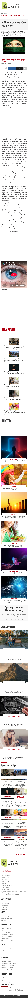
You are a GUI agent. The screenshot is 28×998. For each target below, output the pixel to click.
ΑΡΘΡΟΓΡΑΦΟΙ (5, 877)
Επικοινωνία (5, 887)
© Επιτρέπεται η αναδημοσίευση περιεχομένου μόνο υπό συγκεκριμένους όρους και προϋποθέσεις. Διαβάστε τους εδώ (13, 893)
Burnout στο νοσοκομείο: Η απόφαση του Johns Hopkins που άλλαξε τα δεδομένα (14, 360)
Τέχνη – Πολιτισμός (6, 938)
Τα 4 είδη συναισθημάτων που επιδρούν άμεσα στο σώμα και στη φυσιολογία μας (13, 399)
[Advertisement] (14, 124)
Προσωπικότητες (5, 980)
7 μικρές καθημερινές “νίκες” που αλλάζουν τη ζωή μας (14, 489)
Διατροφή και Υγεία (6, 918)
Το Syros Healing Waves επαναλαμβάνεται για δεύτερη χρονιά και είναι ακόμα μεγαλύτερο (20, 845)
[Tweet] (19, 68)
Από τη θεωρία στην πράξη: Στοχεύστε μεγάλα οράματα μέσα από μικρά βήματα (14, 516)
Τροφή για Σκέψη (5, 982)
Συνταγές (3, 920)
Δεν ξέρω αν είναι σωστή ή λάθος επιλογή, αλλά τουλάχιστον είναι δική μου (14, 461)
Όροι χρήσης (4, 883)
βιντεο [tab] (6, 421)
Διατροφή (4, 912)
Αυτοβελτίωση (20, 796)
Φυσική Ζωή (5, 958)
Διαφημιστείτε (5, 881)
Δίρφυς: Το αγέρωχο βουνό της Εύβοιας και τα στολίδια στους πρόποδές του (14, 691)
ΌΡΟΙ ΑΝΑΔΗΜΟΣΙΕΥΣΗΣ (7, 889)
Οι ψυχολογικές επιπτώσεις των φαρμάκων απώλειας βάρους (14, 724)
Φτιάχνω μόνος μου (7, 967)
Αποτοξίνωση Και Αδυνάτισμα (9, 916)
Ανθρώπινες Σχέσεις (6, 928)
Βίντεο (2, 13)
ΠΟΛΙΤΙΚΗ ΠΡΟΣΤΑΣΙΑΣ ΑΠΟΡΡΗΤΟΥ (14, 619)
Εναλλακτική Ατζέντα (8, 985)
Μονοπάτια (4, 907)
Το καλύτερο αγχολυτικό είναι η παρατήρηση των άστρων (7, 844)
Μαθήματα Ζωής (5, 932)
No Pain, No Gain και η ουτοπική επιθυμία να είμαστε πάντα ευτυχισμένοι (13, 386)
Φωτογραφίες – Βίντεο (7, 940)
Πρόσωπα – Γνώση (7, 974)
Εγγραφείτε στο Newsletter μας (14, 609)
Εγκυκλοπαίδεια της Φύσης (9, 963)
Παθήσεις (3, 950)
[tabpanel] (14, 376)
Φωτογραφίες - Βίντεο (20, 15)
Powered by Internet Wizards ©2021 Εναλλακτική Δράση (15, 995)
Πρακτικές (4, 909)
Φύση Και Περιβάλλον (7, 969)
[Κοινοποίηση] (12, 68)
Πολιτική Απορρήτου (7, 885)
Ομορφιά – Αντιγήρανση (7, 965)
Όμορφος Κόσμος (7, 925)
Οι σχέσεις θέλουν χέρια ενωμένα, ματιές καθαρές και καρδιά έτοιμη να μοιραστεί (14, 412)
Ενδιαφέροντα (7, 817)
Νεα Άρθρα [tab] (8, 330)
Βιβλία (20, 817)
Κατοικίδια (4, 930)
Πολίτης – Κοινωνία (6, 936)
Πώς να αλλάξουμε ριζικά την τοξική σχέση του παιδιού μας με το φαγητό (14, 658)
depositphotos (5, 875)
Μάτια (5, 13)
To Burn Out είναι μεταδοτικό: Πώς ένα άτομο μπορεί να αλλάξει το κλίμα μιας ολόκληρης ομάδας (13, 347)
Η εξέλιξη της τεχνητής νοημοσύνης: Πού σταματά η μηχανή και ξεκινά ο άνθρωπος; (14, 601)
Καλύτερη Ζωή (7, 777)
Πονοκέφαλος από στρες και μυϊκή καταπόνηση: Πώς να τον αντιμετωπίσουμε (14, 757)
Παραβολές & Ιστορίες (7, 934)
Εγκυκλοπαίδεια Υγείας (7, 15)
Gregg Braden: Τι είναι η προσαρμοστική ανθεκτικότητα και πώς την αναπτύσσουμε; (14, 373)
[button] (24, 7)
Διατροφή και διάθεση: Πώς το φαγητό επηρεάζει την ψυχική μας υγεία (14, 545)
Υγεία (3, 945)
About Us (4, 879)
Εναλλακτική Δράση (6, 64)
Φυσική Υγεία (5, 954)
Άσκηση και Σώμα (6, 961)
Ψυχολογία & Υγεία (20, 777)
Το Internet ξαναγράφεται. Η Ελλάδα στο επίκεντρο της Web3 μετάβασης (14, 573)
